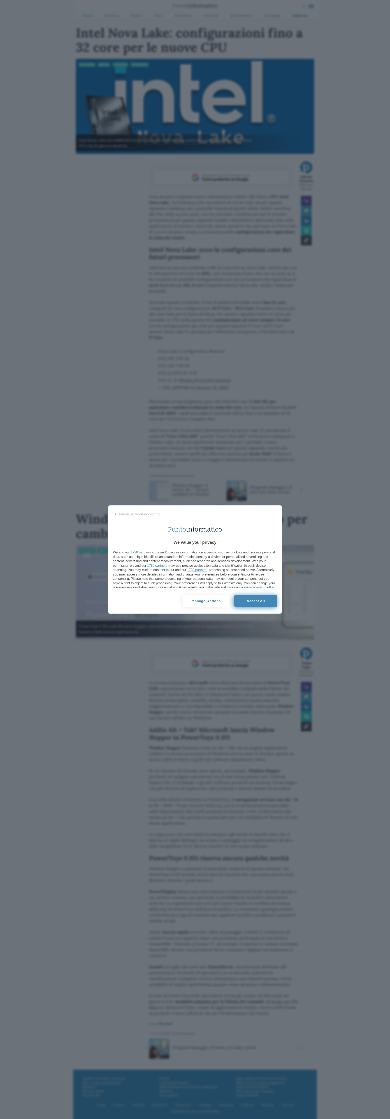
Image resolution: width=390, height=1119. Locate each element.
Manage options (206, 601)
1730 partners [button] (141, 552)
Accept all (256, 601)
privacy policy (254, 587)
